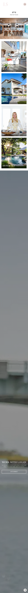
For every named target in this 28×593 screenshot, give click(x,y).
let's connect (14, 471)
